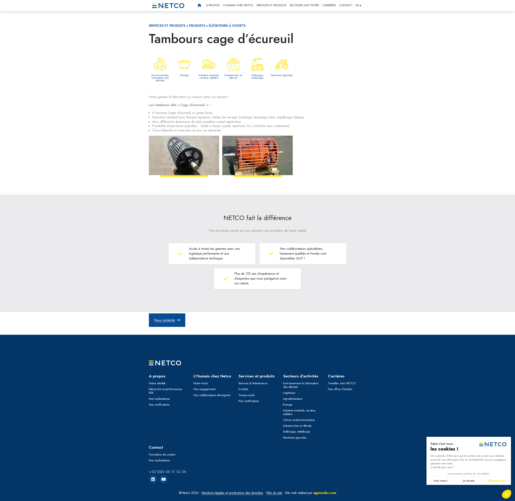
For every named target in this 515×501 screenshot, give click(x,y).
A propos (213, 5)
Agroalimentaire (292, 399)
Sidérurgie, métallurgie (296, 432)
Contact (345, 5)
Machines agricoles (294, 438)
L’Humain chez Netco (238, 5)
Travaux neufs (246, 395)
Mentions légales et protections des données (232, 493)
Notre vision (201, 383)
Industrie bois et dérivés (297, 426)
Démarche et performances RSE (165, 391)
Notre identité (157, 383)
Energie (288, 405)
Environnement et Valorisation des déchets (300, 385)
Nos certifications (159, 405)
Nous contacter (164, 320)
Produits (197, 25)
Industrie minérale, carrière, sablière (299, 412)
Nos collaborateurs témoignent (212, 395)
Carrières (329, 5)
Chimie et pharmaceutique (299, 420)
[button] (358, 5)
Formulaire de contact (162, 454)
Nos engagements (205, 389)
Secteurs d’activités (304, 5)
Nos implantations (159, 399)
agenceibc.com (324, 493)
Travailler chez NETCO (342, 383)
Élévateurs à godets (227, 25)
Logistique (289, 393)
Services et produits (271, 5)
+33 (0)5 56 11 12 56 (167, 472)
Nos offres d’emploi (340, 389)
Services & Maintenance (253, 383)
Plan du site (274, 493)
